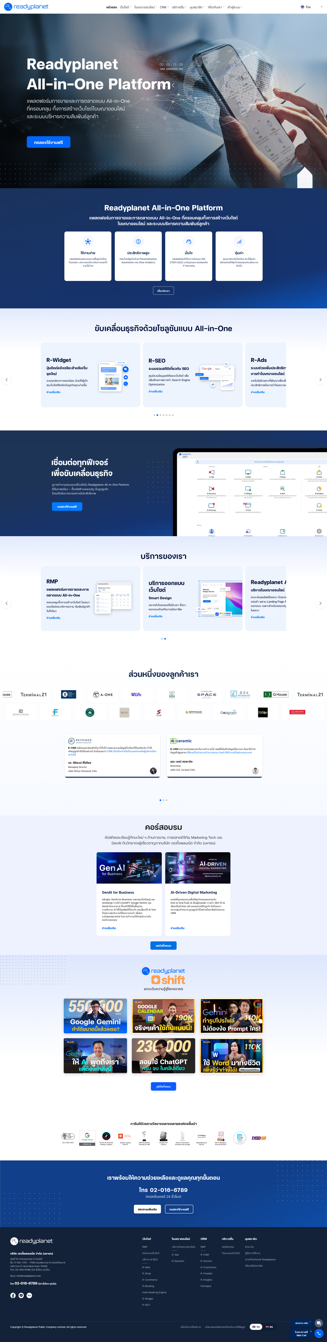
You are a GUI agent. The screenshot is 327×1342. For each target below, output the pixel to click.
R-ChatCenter (208, 1267)
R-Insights (206, 1279)
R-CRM (205, 1254)
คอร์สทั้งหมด (163, 945)
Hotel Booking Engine (154, 1292)
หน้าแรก (111, 7)
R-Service (206, 1260)
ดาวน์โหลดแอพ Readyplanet (260, 1259)
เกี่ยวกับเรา (163, 290)
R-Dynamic (178, 1260)
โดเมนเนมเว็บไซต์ (231, 1253)
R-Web (146, 1267)
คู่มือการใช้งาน (252, 1253)
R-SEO (146, 1304)
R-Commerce (149, 1279)
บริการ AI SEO (150, 1259)
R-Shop (146, 1273)
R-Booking (148, 1285)
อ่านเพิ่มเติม (53, 392)
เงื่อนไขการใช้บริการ (191, 1326)
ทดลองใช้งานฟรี (67, 506)
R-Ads (175, 1254)
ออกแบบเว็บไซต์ (150, 1253)
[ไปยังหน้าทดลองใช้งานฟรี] (163, 101)
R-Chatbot (206, 1273)
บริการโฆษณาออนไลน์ (183, 1246)
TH (258, 1326)
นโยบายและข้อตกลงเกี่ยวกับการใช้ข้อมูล (225, 1326)
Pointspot (206, 1285)
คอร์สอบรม (228, 1246)
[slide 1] (160, 800)
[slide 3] (166, 800)
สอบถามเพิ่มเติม (147, 1209)
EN (271, 1326)
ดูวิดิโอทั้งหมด (163, 1086)
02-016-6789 (26, 1283)
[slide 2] (163, 800)
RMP (144, 1246)
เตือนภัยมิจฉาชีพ (254, 1265)
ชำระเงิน (249, 1246)
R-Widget (147, 1298)
